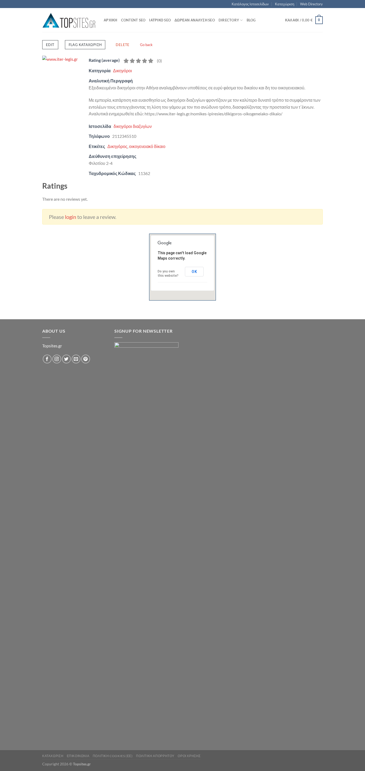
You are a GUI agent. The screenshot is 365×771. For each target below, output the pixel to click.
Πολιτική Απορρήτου (155, 756)
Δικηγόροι (122, 70)
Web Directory (311, 4)
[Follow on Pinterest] (85, 359)
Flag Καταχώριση (85, 45)
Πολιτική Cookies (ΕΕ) (113, 756)
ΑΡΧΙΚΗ (110, 20)
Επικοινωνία (78, 756)
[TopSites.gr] (69, 20)
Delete (122, 45)
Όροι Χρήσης (189, 756)
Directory (229, 20)
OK (194, 271)
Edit (50, 45)
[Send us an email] (76, 359)
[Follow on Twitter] (66, 359)
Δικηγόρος (117, 146)
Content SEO (133, 20)
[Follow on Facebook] (47, 359)
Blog (251, 20)
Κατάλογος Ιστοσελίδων (250, 4)
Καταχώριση (284, 4)
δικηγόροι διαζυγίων (133, 126)
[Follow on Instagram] (56, 359)
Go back (146, 45)
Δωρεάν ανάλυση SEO (194, 20)
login (70, 217)
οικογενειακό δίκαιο (147, 146)
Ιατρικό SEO (160, 20)
